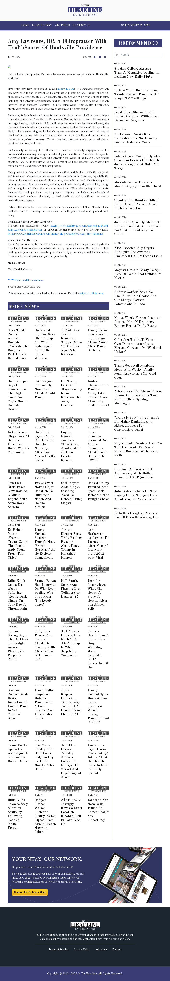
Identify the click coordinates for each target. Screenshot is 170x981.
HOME (25, 25)
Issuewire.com (65, 89)
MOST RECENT (42, 25)
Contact (117, 949)
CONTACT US (81, 25)
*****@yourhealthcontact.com (26, 280)
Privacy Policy (82, 949)
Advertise (101, 949)
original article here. (92, 293)
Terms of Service (58, 949)
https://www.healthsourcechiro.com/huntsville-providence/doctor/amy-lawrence (55, 234)
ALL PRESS (62, 25)
